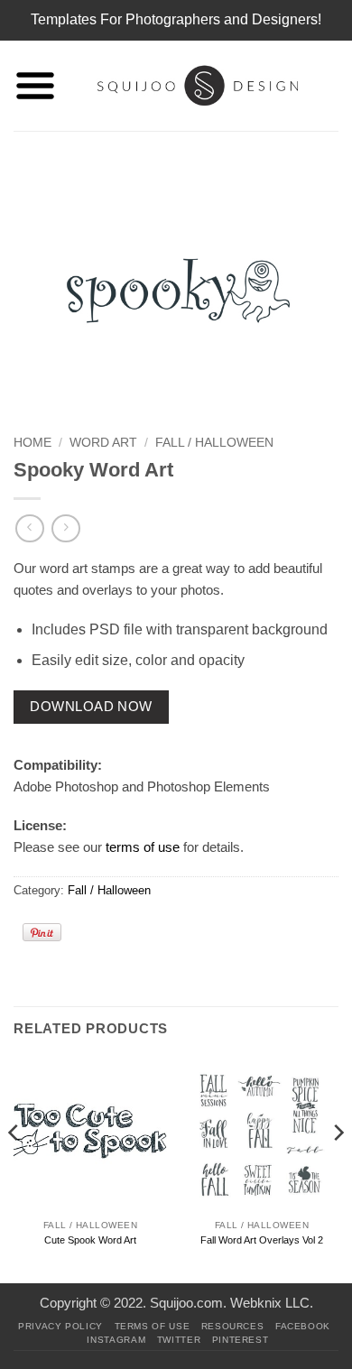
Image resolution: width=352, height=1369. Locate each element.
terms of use (143, 847)
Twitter (178, 1340)
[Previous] (14, 1168)
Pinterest (240, 1340)
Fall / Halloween (214, 442)
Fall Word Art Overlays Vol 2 (261, 1240)
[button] (35, 86)
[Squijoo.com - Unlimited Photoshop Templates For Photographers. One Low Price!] (197, 85)
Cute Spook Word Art (90, 1240)
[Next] (337, 1168)
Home (32, 442)
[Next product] (29, 528)
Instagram (116, 1340)
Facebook (302, 1326)
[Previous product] (65, 528)
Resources (232, 1326)
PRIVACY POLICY (60, 1326)
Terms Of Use (152, 1326)
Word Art (103, 442)
